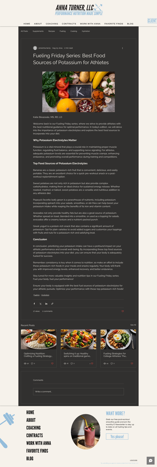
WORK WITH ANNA (35, 443)
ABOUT (31, 420)
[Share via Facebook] (34, 303)
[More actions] (122, 48)
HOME (30, 412)
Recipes (51, 31)
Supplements (38, 31)
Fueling (63, 31)
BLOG (29, 458)
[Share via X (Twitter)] (40, 303)
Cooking (74, 31)
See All (133, 325)
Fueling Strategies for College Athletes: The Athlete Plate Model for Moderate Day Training (116, 354)
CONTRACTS (34, 435)
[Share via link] (52, 303)
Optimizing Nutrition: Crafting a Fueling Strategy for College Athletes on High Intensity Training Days (38, 354)
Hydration (86, 31)
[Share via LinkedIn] (46, 303)
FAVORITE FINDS (35, 451)
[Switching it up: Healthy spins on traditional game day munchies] (78, 339)
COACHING (33, 428)
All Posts (24, 31)
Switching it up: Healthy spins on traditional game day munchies (77, 354)
